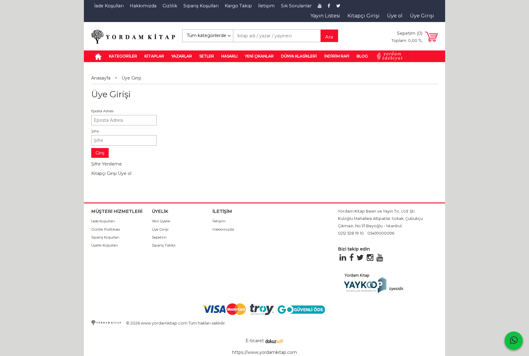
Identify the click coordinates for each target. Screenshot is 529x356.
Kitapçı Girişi (104, 173)
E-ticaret (255, 340)
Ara (329, 37)
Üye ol (124, 173)
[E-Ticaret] (274, 340)
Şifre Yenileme (106, 164)
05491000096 (380, 233)
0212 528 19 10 (351, 233)
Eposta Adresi (102, 111)
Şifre (95, 131)
